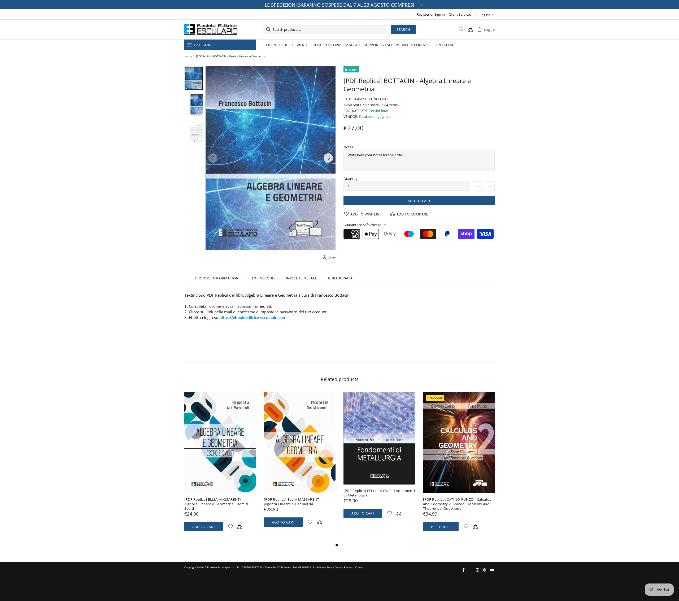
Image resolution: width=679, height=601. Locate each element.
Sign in (439, 14)
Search (403, 29)
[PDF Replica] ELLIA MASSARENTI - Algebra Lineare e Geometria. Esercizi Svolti (216, 504)
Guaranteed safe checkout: (364, 225)
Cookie (339, 567)
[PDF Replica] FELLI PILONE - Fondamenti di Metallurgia (379, 493)
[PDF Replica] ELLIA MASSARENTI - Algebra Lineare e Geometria (293, 501)
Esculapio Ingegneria (375, 116)
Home (188, 56)
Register (423, 14)
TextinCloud (378, 111)
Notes (348, 147)
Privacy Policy (325, 567)
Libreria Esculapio (210, 29)
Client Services (460, 14)
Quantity (350, 178)
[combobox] (325, 29)
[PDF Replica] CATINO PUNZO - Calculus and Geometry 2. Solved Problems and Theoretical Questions (457, 504)
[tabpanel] (220, 467)
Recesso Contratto (355, 567)
